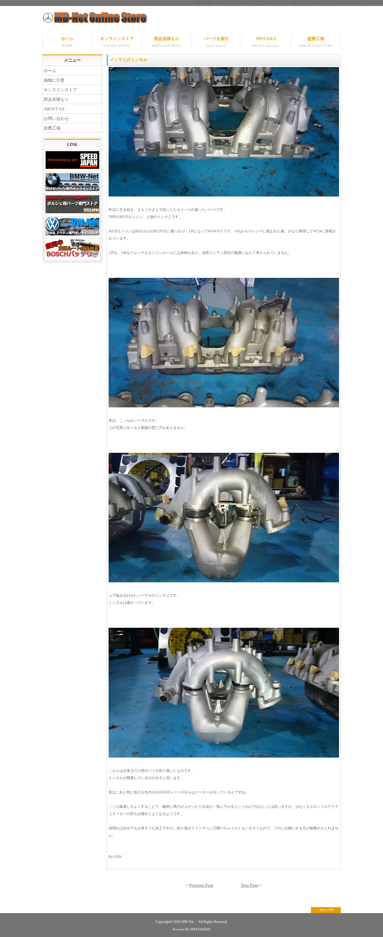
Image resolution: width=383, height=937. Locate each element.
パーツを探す (216, 41)
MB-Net (188, 922)
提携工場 (316, 41)
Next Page (249, 885)
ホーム (67, 41)
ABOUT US (54, 109)
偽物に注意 (54, 80)
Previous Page (201, 885)
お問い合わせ (56, 118)
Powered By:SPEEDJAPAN (191, 929)
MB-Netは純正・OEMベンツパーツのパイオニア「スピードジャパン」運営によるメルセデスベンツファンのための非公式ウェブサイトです (289, 2)
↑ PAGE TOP (325, 910)
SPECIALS (266, 41)
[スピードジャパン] (72, 161)
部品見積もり (167, 41)
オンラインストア (117, 41)
